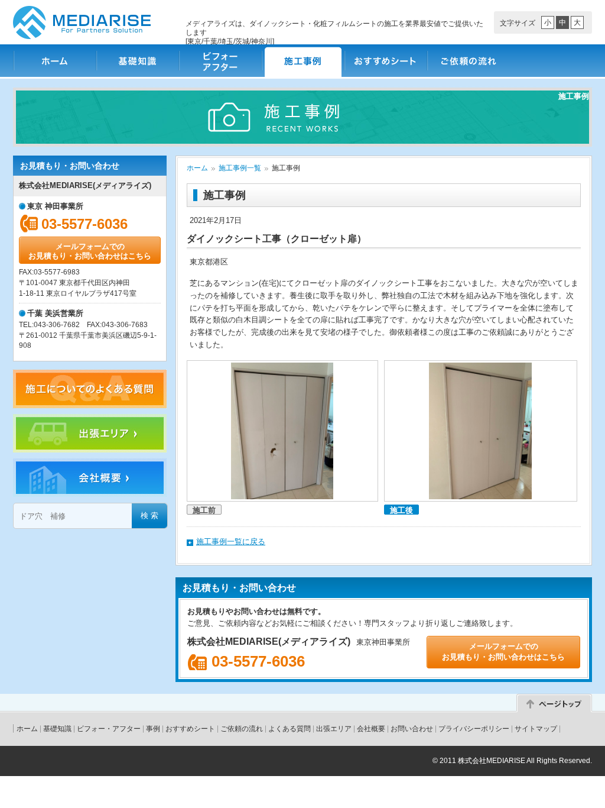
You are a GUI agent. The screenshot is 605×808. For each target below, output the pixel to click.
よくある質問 (289, 729)
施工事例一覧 (240, 168)
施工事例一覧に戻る (230, 541)
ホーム (54, 60)
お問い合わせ (412, 729)
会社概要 (371, 729)
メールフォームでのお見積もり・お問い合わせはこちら (89, 251)
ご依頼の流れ (468, 60)
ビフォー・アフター (219, 60)
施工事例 (302, 60)
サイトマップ (536, 729)
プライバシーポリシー (473, 729)
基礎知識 (137, 60)
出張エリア (334, 729)
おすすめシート (385, 60)
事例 (153, 729)
